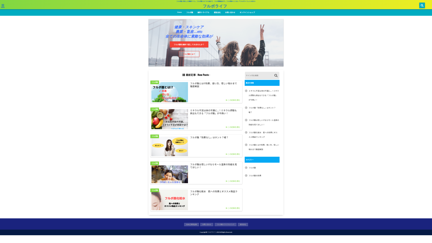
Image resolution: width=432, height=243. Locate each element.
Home (179, 12)
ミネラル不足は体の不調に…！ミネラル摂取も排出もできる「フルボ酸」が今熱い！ (213, 112)
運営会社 (217, 12)
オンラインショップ (247, 12)
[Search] (275, 75)
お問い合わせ (230, 12)
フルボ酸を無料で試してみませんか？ (189, 44)
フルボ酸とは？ (189, 54)
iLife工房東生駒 (191, 224)
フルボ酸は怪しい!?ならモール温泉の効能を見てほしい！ (213, 166)
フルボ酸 (189, 12)
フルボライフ (215, 5)
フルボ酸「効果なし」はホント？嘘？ (209, 137)
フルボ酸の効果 (255, 175)
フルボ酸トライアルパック (225, 224)
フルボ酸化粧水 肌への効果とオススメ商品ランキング (213, 193)
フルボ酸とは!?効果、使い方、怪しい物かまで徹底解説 (213, 85)
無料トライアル (203, 12)
